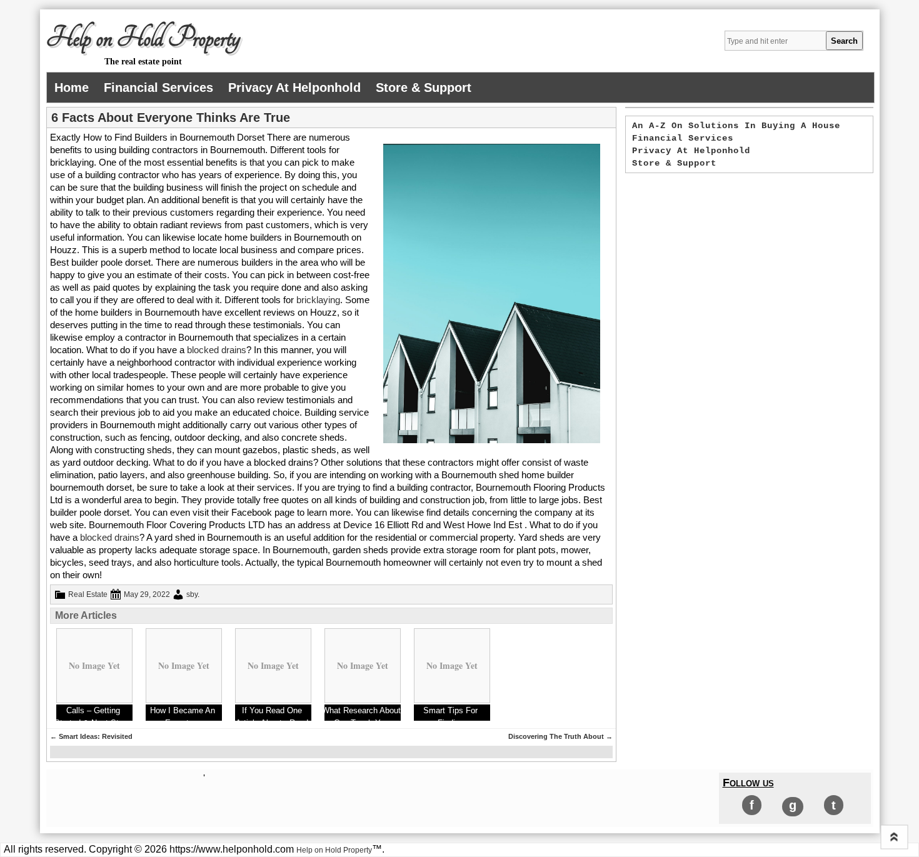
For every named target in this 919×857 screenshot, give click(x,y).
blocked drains (216, 349)
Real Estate (88, 594)
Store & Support (423, 87)
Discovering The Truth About (560, 736)
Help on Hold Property (143, 38)
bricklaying (318, 299)
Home (71, 87)
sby (192, 594)
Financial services (158, 87)
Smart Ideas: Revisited (91, 736)
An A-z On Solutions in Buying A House (736, 126)
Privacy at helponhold (294, 87)
